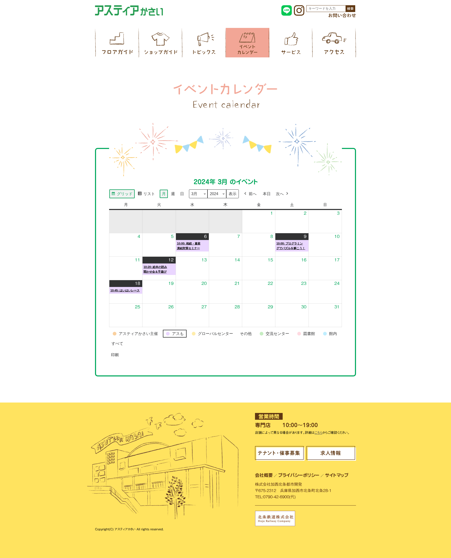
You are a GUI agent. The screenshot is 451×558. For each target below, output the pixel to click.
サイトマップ (336, 475)
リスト (146, 195)
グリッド (122, 195)
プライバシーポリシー (298, 475)
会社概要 (264, 475)
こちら (318, 432)
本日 (267, 193)
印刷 (115, 356)
